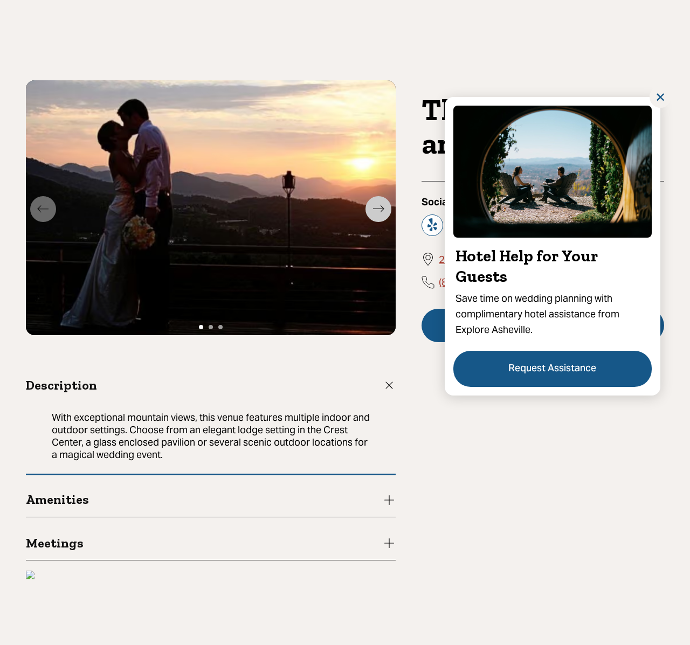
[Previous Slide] (43, 209)
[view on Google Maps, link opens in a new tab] (30, 576)
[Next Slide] (378, 209)
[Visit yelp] (432, 224)
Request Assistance (553, 368)
